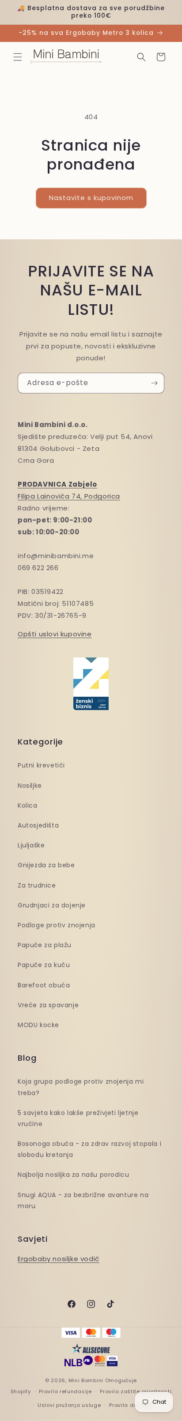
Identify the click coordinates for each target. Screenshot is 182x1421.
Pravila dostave (131, 1405)
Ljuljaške (31, 845)
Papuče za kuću (44, 964)
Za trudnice (37, 885)
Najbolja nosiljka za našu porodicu (73, 1174)
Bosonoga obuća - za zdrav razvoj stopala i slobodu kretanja (89, 1149)
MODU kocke (38, 1024)
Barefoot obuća (44, 985)
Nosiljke (30, 785)
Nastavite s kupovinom (91, 197)
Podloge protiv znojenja (56, 925)
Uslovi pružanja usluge (69, 1405)
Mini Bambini (85, 1380)
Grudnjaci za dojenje (52, 905)
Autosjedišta (38, 825)
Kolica (28, 805)
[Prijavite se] (154, 383)
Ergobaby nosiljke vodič (58, 1258)
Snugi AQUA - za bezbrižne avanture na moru (83, 1200)
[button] (17, 57)
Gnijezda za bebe (46, 865)
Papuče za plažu (45, 945)
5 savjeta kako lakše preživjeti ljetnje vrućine (78, 1118)
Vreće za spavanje (48, 1005)
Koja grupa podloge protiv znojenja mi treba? (81, 1087)
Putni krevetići (41, 765)
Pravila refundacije (65, 1391)
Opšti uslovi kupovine (55, 634)
